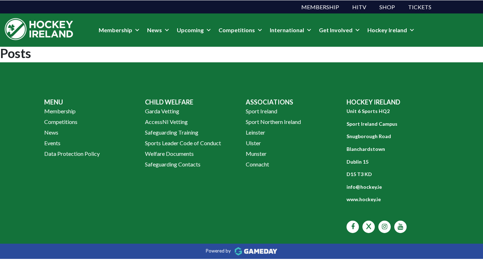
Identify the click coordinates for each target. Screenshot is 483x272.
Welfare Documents (169, 153)
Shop (387, 7)
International (287, 30)
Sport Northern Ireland (273, 121)
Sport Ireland (261, 111)
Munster (256, 153)
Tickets (419, 7)
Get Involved (336, 30)
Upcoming (190, 30)
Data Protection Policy (72, 153)
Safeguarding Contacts (172, 164)
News (154, 30)
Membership (320, 7)
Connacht (257, 164)
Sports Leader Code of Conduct (183, 143)
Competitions (237, 30)
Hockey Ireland (387, 30)
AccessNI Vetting (166, 121)
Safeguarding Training (171, 132)
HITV (359, 7)
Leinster (255, 132)
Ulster (253, 143)
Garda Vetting (162, 111)
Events (52, 143)
